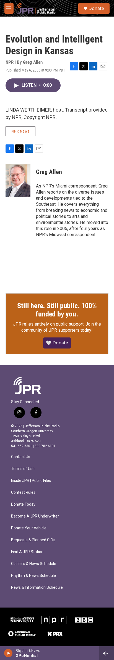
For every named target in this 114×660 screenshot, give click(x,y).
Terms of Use (23, 469)
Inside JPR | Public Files (31, 481)
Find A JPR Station (27, 552)
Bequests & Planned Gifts (33, 540)
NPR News (20, 131)
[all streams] (106, 653)
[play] (8, 653)
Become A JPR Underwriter (35, 516)
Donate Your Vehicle (28, 528)
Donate (96, 8)
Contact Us (20, 457)
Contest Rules (23, 492)
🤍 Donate (57, 343)
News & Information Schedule (37, 587)
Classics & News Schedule (33, 564)
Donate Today (23, 504)
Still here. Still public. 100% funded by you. (57, 310)
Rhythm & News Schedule (33, 576)
